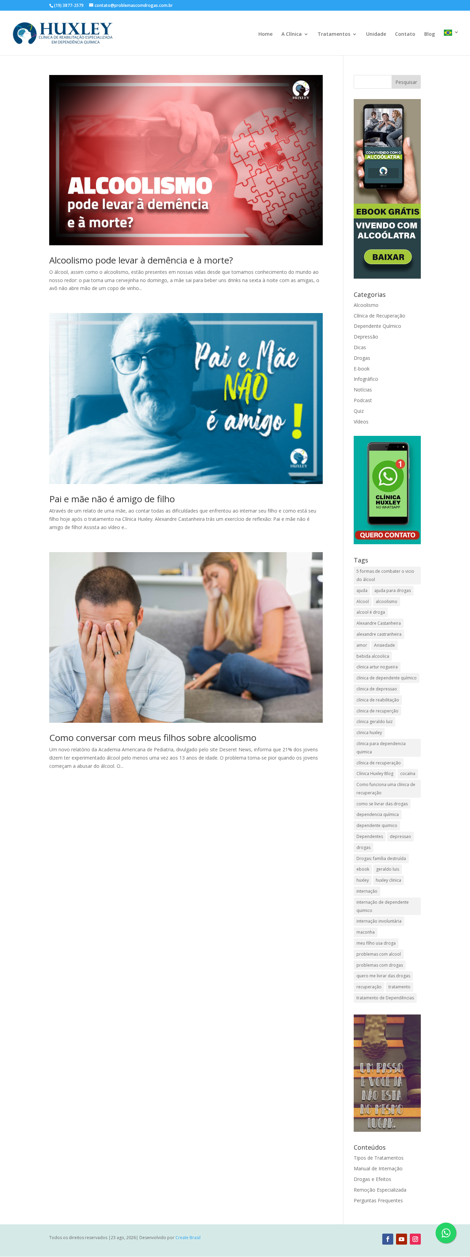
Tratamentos (334, 34)
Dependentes (369, 836)
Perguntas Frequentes (378, 1200)
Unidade (376, 34)
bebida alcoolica (372, 656)
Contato (405, 34)
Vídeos (361, 421)
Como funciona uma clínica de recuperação (385, 789)
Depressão (366, 336)
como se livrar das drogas (382, 804)
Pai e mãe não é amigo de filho (112, 499)
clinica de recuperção (377, 711)
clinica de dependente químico (386, 678)
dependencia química (377, 814)
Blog (429, 34)
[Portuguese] (451, 42)
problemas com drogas (379, 965)
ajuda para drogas (392, 590)
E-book (362, 368)
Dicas (360, 347)
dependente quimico (376, 825)
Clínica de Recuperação (379, 315)
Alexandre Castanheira (378, 623)
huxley (362, 880)
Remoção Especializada (380, 1189)
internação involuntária (379, 921)
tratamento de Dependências (385, 998)
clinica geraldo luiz (374, 721)
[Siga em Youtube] (401, 1239)
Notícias (363, 389)
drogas (363, 847)
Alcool (362, 601)
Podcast (363, 400)
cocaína (407, 773)
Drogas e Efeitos (372, 1179)
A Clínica (291, 34)
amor (361, 645)
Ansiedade (384, 645)
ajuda (361, 590)
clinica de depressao (376, 689)
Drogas (362, 358)
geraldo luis (387, 869)
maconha (365, 932)
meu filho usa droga (376, 943)
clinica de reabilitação (377, 700)
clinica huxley (369, 732)
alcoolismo (386, 601)
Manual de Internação (378, 1168)
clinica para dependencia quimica (381, 748)
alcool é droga (370, 612)
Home (265, 34)
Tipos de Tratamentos (379, 1157)
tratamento (399, 987)
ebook (362, 869)
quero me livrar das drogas (383, 976)
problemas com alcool (378, 954)
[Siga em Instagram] (415, 1239)
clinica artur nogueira (377, 667)
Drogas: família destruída (381, 858)
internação (366, 891)
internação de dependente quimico (382, 906)
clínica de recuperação (378, 763)
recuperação (369, 987)
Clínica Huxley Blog (374, 773)
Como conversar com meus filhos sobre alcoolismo (152, 737)
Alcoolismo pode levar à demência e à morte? (141, 260)
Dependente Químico (377, 326)
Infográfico (366, 379)
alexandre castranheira (379, 634)
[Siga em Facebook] (387, 1239)
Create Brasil (188, 1237)
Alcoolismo (366, 305)
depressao (400, 836)
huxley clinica (388, 880)
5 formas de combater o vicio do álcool (385, 575)
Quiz (359, 411)
